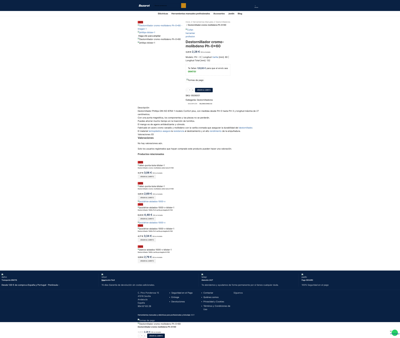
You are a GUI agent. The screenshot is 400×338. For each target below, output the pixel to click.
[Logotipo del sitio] (144, 5)
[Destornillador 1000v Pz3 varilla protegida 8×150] (151, 201)
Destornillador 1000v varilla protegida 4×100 (154, 252)
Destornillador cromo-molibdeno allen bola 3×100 (156, 189)
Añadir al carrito (204, 90)
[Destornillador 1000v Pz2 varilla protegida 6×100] (151, 222)
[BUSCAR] (183, 5)
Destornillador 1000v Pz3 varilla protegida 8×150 (155, 210)
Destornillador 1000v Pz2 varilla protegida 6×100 (155, 231)
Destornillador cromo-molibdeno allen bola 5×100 (156, 168)
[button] (147, 176)
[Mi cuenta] (252, 5)
